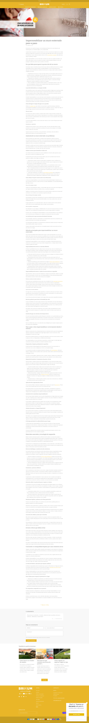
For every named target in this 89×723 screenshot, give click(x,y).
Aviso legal (38, 699)
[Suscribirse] (36, 713)
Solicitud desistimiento (40, 701)
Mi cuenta (38, 690)
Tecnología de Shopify (47, 721)
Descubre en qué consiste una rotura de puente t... (44, 662)
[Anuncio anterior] (19, 1)
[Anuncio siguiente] (70, 1)
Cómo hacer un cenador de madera (27, 661)
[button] (21, 4)
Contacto (37, 692)
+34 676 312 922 (61, 697)
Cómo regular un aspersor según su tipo (61, 661)
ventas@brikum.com (57, 700)
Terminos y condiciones (40, 695)
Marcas (37, 703)
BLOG (37, 706)
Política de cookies (39, 697)
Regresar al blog (45, 604)
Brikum (43, 721)
